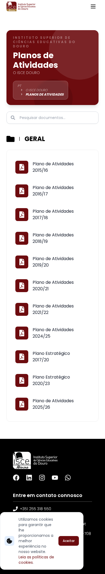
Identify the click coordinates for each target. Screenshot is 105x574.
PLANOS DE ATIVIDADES (45, 94)
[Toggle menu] (93, 6)
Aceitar (69, 540)
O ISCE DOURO (36, 90)
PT (19, 85)
